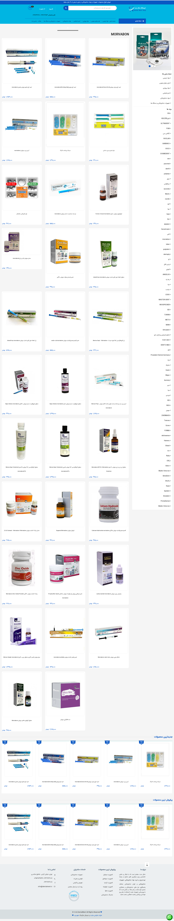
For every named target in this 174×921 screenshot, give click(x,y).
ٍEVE (168, 461)
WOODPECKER (165, 305)
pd (169, 350)
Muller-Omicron (164, 506)
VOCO (167, 149)
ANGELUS (166, 274)
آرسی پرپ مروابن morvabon (21, 151)
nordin (167, 199)
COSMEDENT (165, 154)
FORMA (167, 430)
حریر (168, 385)
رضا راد (168, 279)
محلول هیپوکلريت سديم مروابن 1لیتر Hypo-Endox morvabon (65, 404)
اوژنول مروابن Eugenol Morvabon (65, 531)
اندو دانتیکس (76, 21)
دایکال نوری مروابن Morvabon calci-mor (109, 657)
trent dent (166, 340)
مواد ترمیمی (105, 21)
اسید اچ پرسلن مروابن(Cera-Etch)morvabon (109, 87)
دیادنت (168, 289)
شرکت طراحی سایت (96, 915)
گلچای (168, 269)
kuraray (167, 380)
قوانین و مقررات (77, 879)
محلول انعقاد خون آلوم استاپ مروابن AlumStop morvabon (108, 277)
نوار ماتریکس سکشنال (22, 214)
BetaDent (166, 476)
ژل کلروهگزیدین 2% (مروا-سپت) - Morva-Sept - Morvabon (109, 341)
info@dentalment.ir (45, 886)
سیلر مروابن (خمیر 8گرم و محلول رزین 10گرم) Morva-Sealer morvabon (21, 657)
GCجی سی (166, 133)
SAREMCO (166, 143)
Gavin (168, 370)
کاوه (168, 204)
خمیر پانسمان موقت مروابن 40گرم (65, 277)
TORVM (167, 315)
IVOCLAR (166, 138)
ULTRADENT (165, 123)
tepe (168, 214)
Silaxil (167, 446)
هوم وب (76, 915)
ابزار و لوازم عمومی (95, 21)
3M (168, 113)
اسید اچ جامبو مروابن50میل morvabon (22, 87)
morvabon (166, 239)
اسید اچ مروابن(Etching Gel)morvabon (65, 87)
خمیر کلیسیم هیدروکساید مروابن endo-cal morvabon (65, 341)
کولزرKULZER (166, 118)
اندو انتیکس (166, 93)
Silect (167, 466)
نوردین (168, 395)
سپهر (168, 179)
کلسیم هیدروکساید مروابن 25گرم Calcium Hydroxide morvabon (109, 531)
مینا (169, 284)
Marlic (167, 194)
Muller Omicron (164, 471)
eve (168, 159)
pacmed (167, 164)
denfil (168, 169)
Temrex (167, 420)
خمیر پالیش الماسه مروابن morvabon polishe (65, 657)
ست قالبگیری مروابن (65, 720)
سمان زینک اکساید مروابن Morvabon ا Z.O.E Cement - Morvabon (21, 531)
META (167, 320)
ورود (50, 9)
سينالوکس (167, 184)
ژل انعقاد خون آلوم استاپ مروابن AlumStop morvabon (21, 341)
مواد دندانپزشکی (67, 21)
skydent (167, 224)
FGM (168, 128)
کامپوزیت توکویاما (108, 887)
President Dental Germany (160, 355)
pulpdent (166, 249)
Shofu (167, 481)
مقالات (39, 21)
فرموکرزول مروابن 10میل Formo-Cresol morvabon (109, 214)
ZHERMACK (166, 415)
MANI (168, 325)
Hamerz (167, 441)
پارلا (169, 360)
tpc (168, 219)
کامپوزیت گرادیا (108, 883)
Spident (167, 491)
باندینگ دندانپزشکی (107, 895)
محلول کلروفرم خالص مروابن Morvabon (22, 721)
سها (169, 209)
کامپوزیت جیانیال (108, 875)
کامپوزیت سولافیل (108, 879)
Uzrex (168, 425)
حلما (168, 451)
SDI (168, 310)
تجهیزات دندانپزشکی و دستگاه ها (52, 21)
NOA (168, 405)
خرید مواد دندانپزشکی (131, 880)
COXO (167, 295)
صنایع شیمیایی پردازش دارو (162, 335)
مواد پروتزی (86, 21)
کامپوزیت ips (109, 891)
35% (5, 742)
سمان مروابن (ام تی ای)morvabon (22, 258)
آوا (169, 259)
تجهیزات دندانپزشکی (76, 875)
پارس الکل (167, 264)
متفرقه (168, 365)
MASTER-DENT (164, 300)
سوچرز (168, 410)
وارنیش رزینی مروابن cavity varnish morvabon (108, 594)
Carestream (165, 229)
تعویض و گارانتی (77, 883)
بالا (147, 865)
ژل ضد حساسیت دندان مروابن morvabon (65, 214)
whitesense (166, 435)
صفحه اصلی (112, 21)
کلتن (168, 234)
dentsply (167, 254)
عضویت (41, 9)
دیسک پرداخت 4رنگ (65, 151)
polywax (167, 174)
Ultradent (166, 330)
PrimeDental (165, 501)
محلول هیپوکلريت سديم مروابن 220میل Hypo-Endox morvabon (21, 404)
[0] (30, 10)
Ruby (168, 456)
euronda (167, 189)
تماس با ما (34, 21)
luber (168, 244)
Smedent (166, 496)
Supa (168, 486)
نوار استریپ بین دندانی (108, 151)
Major (168, 375)
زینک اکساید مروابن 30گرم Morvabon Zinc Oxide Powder (21, 594)
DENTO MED (165, 345)
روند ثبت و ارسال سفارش (75, 887)
